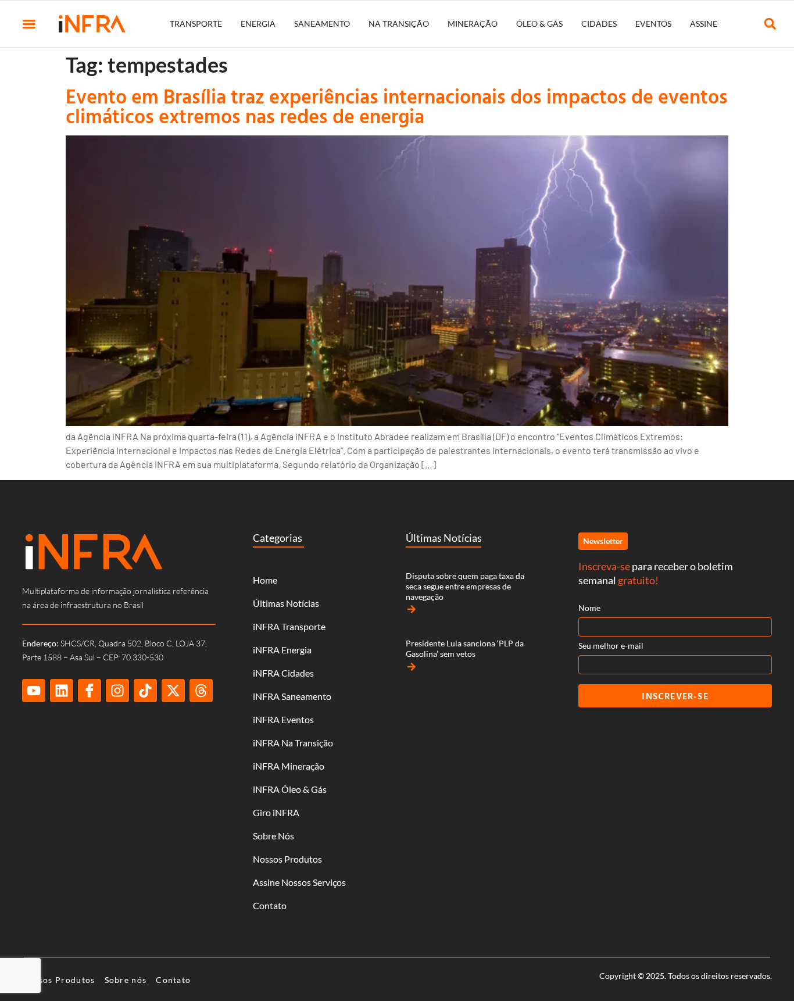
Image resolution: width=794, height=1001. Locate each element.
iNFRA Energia (282, 649)
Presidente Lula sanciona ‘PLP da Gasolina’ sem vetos (465, 648)
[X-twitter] (173, 690)
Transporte (196, 23)
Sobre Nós (273, 835)
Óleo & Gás (539, 23)
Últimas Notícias (286, 603)
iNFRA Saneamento (292, 696)
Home (265, 579)
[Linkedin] (61, 690)
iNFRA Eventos (283, 719)
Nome (589, 608)
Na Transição (399, 23)
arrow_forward (411, 609)
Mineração (473, 23)
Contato (270, 905)
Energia (258, 23)
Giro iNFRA (276, 812)
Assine (703, 23)
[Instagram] (117, 690)
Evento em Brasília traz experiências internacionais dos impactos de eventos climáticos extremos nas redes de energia (397, 106)
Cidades (599, 23)
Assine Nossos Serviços (299, 882)
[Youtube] (33, 690)
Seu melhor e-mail (610, 645)
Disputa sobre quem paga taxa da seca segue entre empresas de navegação (465, 586)
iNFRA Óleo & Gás (290, 789)
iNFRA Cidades (283, 672)
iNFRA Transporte (289, 626)
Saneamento (322, 23)
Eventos (653, 23)
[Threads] (201, 690)
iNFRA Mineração (288, 765)
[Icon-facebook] (89, 690)
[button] (29, 23)
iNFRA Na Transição (293, 742)
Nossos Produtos (287, 858)
